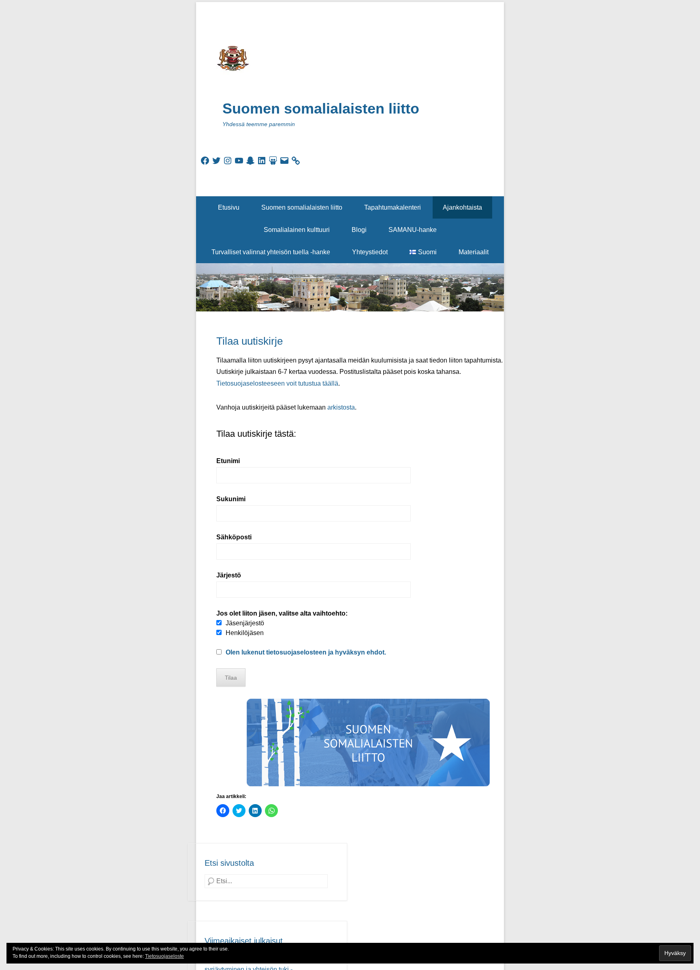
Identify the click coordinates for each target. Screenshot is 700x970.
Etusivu (228, 207)
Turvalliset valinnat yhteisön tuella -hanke (270, 252)
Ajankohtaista (462, 207)
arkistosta (341, 407)
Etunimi (228, 460)
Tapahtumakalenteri (392, 207)
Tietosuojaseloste (164, 956)
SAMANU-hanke (412, 229)
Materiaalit (474, 252)
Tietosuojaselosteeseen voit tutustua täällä (277, 383)
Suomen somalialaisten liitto (320, 108)
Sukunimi (230, 499)
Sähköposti (234, 537)
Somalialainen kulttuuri (297, 229)
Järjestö (228, 575)
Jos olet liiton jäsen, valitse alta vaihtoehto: (282, 613)
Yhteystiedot (370, 252)
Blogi (359, 229)
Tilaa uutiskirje (249, 341)
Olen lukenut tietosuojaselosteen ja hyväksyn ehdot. (306, 652)
